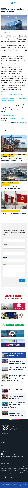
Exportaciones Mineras (21, 154)
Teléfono (5, 257)
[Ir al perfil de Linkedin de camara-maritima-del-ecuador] (11, 477)
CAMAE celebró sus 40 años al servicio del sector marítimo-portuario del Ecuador (17, 396)
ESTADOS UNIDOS (10, 182)
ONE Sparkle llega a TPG (15, 389)
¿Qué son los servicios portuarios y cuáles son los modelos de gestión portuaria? (17, 361)
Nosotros (3, 439)
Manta (17, 182)
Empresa (5, 244)
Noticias (3, 443)
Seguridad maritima (6, 184)
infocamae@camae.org (9, 454)
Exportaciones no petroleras (7, 156)
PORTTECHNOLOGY (10, 115)
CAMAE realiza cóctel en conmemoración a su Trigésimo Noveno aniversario (17, 413)
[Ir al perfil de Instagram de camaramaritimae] (5, 477)
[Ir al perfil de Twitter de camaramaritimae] (8, 477)
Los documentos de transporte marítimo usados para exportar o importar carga (17, 369)
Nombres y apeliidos (7, 238)
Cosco (18, 118)
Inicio (2, 437)
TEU (7, 120)
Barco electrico (12, 118)
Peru (15, 211)
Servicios (3, 441)
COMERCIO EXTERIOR (6, 154)
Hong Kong (11, 211)
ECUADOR (13, 154)
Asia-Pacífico (4, 211)
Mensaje (5, 264)
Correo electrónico (7, 251)
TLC (18, 211)
